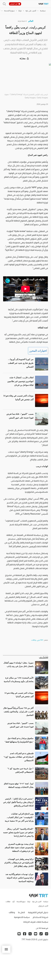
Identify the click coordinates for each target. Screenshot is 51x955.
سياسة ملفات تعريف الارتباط (35, 922)
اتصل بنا (21, 912)
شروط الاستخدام (40, 917)
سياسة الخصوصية (22, 917)
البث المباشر (13, 4)
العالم (30, 21)
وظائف (12, 912)
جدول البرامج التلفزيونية (38, 912)
